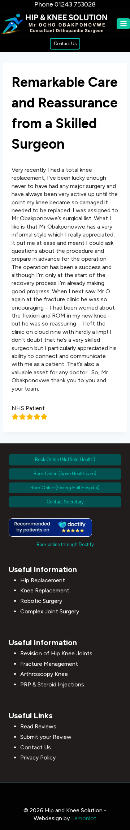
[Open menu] (123, 23)
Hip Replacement (42, 580)
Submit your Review (46, 736)
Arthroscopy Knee (44, 674)
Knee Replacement (44, 590)
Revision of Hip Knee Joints (56, 653)
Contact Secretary (65, 502)
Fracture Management (49, 663)
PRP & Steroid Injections (52, 684)
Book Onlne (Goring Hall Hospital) (65, 487)
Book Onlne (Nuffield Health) (65, 459)
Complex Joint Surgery (49, 611)
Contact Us (65, 43)
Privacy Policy (38, 757)
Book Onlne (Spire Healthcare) (65, 473)
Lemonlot (83, 818)
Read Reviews (38, 726)
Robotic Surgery (41, 600)
